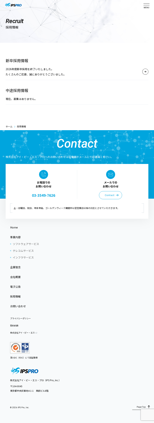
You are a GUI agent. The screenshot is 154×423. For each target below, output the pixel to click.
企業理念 (15, 267)
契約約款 (14, 325)
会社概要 (15, 277)
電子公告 (15, 287)
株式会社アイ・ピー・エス (22, 332)
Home (14, 227)
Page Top (141, 407)
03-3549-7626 (43, 195)
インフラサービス (23, 257)
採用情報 (15, 296)
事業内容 (15, 237)
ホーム (9, 126)
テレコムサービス (23, 250)
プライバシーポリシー (20, 318)
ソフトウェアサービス (26, 244)
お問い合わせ (18, 306)
